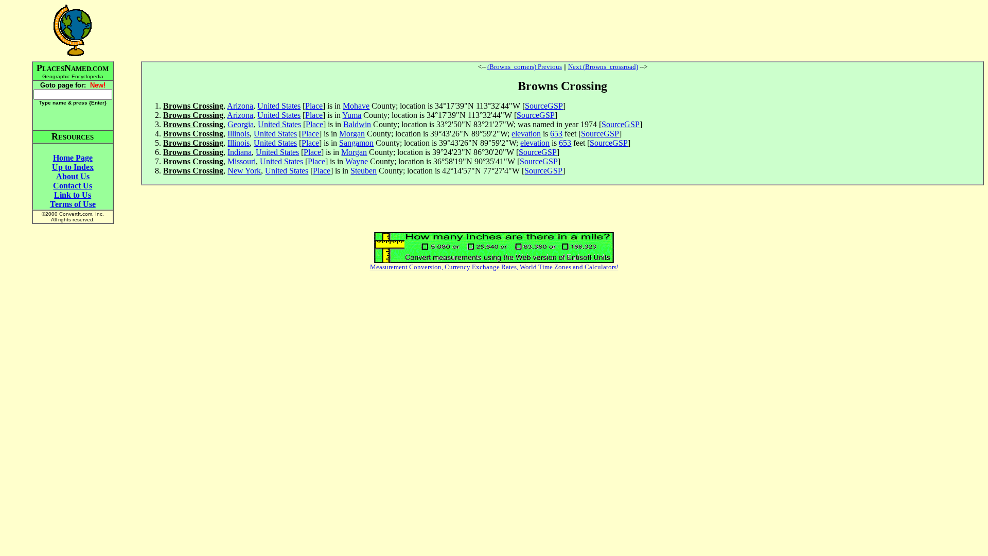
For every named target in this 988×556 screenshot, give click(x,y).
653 (556, 133)
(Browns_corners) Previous (524, 67)
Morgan (352, 133)
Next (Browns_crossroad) (603, 67)
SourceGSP (544, 105)
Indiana (239, 152)
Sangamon (356, 142)
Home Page (73, 157)
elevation (526, 133)
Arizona (240, 105)
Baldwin (357, 124)
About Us (73, 176)
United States (279, 105)
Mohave (356, 105)
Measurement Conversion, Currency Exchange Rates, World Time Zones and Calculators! (494, 267)
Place (314, 105)
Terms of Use (73, 204)
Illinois (238, 133)
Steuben (363, 170)
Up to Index (73, 167)
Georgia (240, 124)
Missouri (241, 161)
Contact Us (72, 185)
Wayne (356, 161)
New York (244, 170)
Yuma (351, 115)
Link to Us (72, 194)
